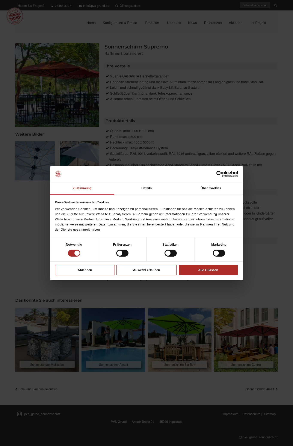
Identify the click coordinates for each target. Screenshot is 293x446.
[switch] (122, 253)
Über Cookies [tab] (211, 188)
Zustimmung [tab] (82, 188)
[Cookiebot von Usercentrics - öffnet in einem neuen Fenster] (219, 174)
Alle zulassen (208, 270)
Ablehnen (85, 270)
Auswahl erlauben (146, 270)
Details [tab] (146, 188)
